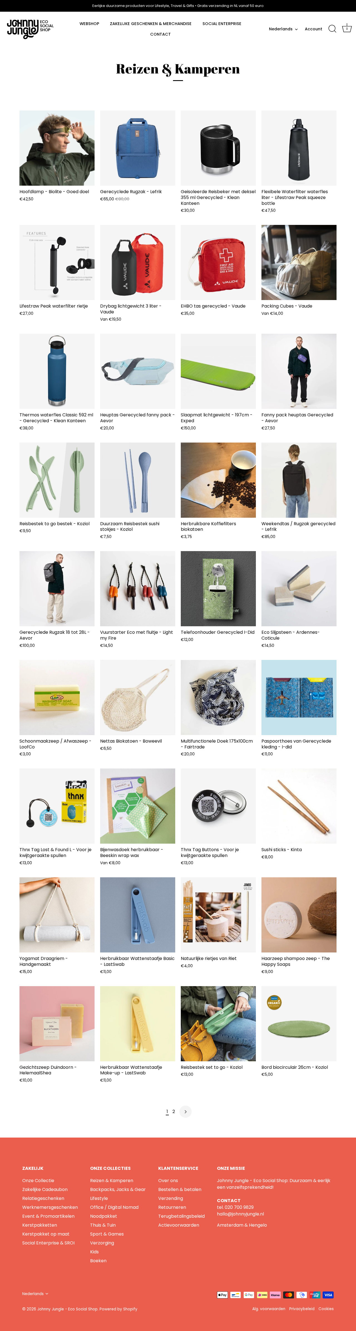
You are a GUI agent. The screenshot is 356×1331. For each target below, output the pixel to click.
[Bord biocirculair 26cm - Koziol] (299, 1023)
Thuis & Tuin (103, 1225)
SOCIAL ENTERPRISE (221, 23)
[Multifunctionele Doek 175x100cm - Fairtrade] (218, 697)
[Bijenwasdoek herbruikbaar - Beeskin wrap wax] (137, 806)
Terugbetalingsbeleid (181, 1216)
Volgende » (185, 1112)
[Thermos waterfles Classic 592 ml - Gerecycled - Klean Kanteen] (57, 371)
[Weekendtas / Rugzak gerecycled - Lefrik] (299, 480)
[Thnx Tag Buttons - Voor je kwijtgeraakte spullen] (218, 806)
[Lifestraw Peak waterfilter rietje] (57, 262)
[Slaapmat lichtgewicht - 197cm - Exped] (218, 371)
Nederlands (281, 28)
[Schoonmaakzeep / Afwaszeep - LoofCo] (57, 697)
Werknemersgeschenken (50, 1207)
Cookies (326, 1309)
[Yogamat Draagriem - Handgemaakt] (57, 914)
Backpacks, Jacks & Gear (118, 1189)
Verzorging (102, 1243)
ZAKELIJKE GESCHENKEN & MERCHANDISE (151, 23)
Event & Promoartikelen (48, 1216)
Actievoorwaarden (178, 1225)
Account (313, 29)
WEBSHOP (89, 23)
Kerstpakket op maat (46, 1234)
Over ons (168, 1180)
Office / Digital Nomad (114, 1207)
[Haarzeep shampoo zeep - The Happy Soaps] (299, 914)
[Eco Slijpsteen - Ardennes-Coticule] (299, 588)
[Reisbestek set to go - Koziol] (218, 1023)
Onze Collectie (38, 1180)
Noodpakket (103, 1216)
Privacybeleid (302, 1309)
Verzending (170, 1198)
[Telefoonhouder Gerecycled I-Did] (218, 588)
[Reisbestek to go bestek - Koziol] (57, 480)
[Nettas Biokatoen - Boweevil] (137, 697)
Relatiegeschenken (43, 1198)
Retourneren (172, 1207)
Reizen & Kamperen (111, 1180)
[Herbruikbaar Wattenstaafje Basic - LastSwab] (137, 914)
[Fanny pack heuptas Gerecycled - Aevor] (299, 371)
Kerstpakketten (39, 1225)
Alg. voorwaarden (268, 1309)
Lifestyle (99, 1198)
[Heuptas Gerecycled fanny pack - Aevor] (137, 371)
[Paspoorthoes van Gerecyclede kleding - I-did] (299, 697)
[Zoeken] (332, 29)
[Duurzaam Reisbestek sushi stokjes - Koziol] (137, 480)
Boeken (98, 1261)
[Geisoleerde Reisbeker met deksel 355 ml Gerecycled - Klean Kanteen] (218, 148)
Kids (94, 1252)
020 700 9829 (239, 1207)
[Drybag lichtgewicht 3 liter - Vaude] (137, 262)
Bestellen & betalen (179, 1189)
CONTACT (160, 34)
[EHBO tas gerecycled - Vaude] (218, 262)
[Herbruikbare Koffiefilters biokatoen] (218, 480)
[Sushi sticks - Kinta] (299, 806)
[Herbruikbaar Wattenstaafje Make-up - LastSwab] (137, 1023)
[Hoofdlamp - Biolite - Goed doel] (57, 148)
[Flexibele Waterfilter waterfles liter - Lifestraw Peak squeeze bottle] (299, 148)
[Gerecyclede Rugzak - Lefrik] (137, 148)
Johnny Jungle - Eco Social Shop (67, 1309)
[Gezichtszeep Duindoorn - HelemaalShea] (57, 1023)
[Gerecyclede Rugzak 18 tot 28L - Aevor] (57, 588)
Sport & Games (107, 1234)
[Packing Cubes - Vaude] (299, 262)
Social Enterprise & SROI (48, 1243)
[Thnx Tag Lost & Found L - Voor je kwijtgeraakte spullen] (57, 806)
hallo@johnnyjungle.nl (240, 1214)
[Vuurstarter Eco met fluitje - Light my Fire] (137, 588)
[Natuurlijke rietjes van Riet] (218, 914)
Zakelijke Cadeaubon (45, 1189)
